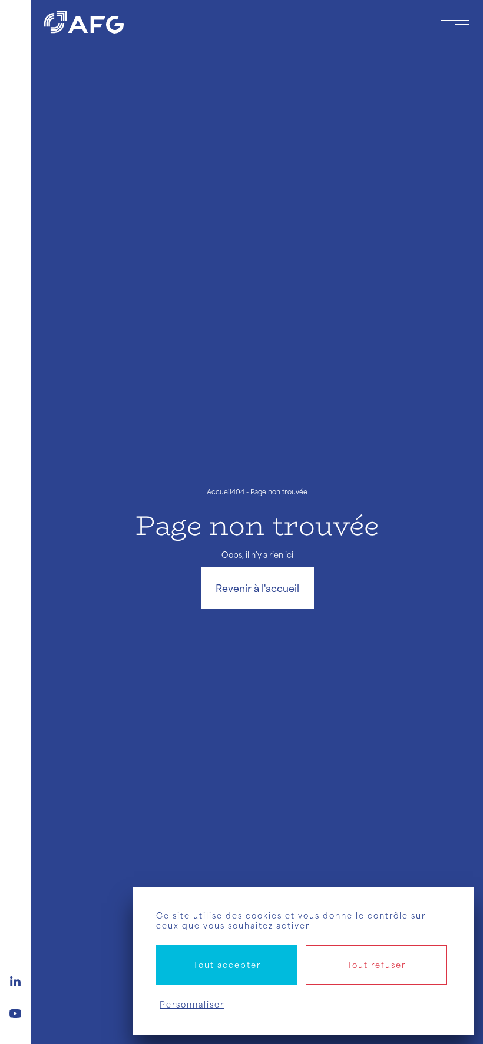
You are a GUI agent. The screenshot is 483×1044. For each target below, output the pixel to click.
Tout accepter (227, 965)
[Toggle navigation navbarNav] (455, 22)
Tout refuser (376, 965)
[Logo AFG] (233, 22)
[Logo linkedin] (15, 979)
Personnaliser (192, 1004)
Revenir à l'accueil (257, 587)
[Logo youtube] (15, 1011)
